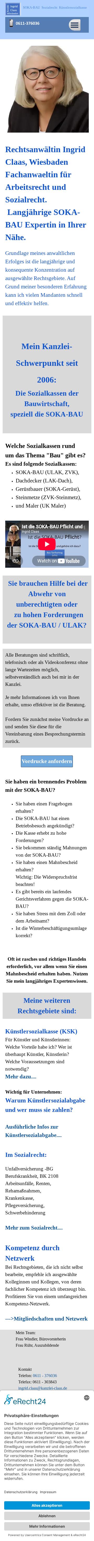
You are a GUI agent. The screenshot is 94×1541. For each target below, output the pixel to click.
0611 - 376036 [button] (44, 1375)
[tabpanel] (47, 225)
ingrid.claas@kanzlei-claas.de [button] (42, 1388)
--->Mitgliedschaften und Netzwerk (46, 1319)
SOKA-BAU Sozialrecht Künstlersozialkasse (55, 7)
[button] (26, 20)
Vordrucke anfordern (47, 761)
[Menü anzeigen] (74, 25)
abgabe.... (50, 1135)
